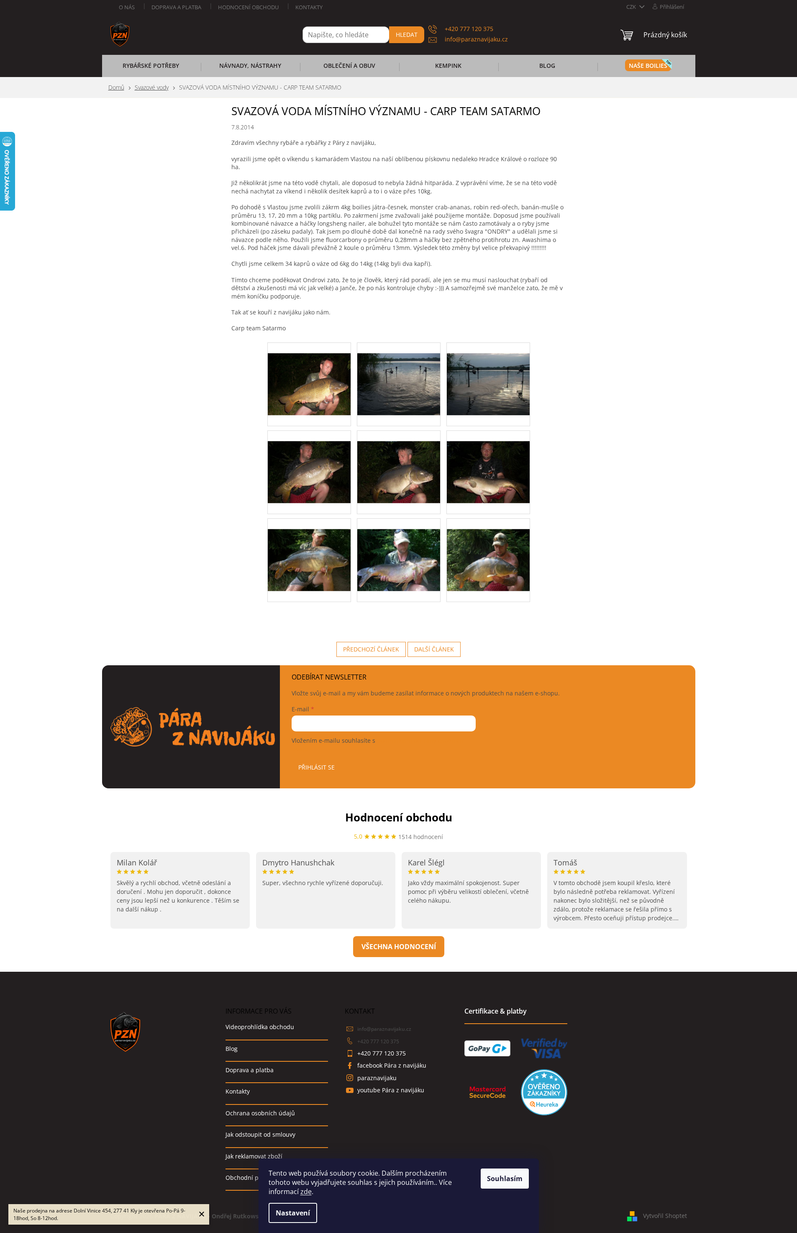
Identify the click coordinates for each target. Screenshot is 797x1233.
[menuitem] (151, 68)
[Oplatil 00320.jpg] (488, 373)
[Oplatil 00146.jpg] (309, 373)
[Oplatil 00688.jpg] (398, 461)
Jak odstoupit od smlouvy (260, 1134)
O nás (127, 7)
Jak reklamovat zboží (254, 1156)
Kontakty (309, 7)
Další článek (434, 649)
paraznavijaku (377, 1078)
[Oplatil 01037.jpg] (488, 549)
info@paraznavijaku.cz (384, 1028)
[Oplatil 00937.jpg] (398, 549)
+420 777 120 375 (378, 1041)
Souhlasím (505, 1178)
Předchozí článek (371, 649)
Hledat (407, 35)
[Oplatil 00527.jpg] (309, 461)
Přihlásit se (316, 767)
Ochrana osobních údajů (260, 1113)
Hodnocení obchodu (248, 7)
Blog (232, 1049)
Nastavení (293, 1213)
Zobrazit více (398, 946)
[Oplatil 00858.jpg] (309, 549)
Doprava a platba (176, 7)
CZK (631, 6)
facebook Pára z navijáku (391, 1065)
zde (306, 1191)
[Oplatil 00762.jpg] (488, 461)
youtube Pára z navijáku (390, 1090)
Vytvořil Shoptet (665, 1216)
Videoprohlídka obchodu (260, 1027)
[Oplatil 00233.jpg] (398, 373)
